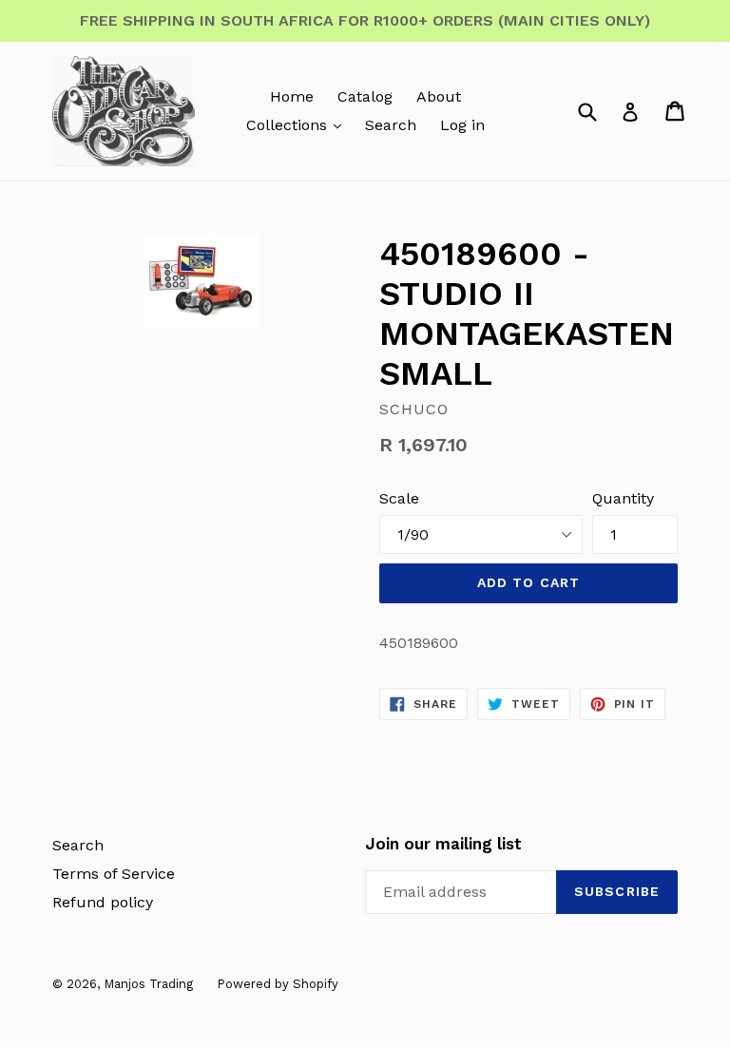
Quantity (623, 498)
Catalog (365, 96)
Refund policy (102, 902)
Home (292, 96)
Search (390, 125)
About (438, 96)
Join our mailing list (443, 843)
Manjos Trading (148, 984)
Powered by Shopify (277, 984)
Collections (289, 125)
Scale (399, 498)
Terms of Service (113, 874)
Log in (462, 125)
